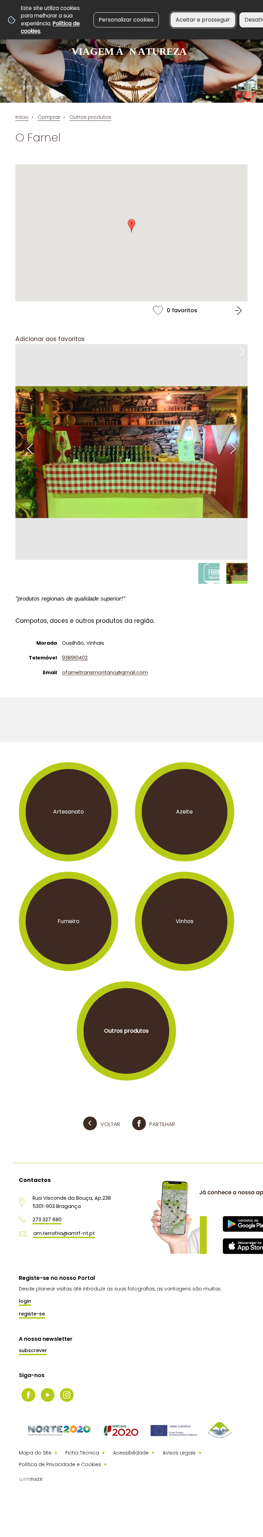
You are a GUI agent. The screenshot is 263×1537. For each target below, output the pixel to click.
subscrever (33, 1350)
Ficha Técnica (82, 1452)
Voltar (110, 1124)
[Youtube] (47, 1394)
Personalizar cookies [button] (126, 20)
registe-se (32, 1313)
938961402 (75, 657)
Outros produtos (90, 117)
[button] (131, 226)
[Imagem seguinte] (233, 448)
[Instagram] (66, 1394)
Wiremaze (31, 1479)
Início (21, 117)
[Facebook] (28, 1394)
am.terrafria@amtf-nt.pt (64, 1233)
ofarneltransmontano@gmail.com (105, 672)
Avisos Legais (179, 1452)
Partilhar (162, 1124)
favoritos (131, 310)
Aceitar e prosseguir (203, 20)
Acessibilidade (131, 1452)
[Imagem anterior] (30, 448)
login (25, 1301)
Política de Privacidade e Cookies (60, 1464)
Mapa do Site (35, 1452)
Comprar (49, 117)
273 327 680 (47, 1219)
